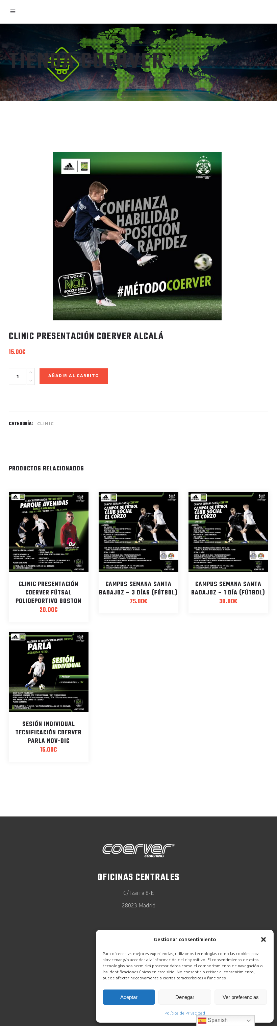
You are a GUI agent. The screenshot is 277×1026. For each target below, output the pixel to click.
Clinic (45, 423)
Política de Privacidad (185, 1013)
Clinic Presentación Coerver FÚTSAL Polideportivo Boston (48, 593)
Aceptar (128, 997)
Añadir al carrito (73, 375)
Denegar (184, 997)
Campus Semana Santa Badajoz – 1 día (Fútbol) (228, 589)
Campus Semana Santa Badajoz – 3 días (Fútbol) (138, 589)
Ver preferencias (241, 997)
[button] (263, 939)
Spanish (217, 1020)
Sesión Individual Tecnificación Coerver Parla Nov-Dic (49, 732)
